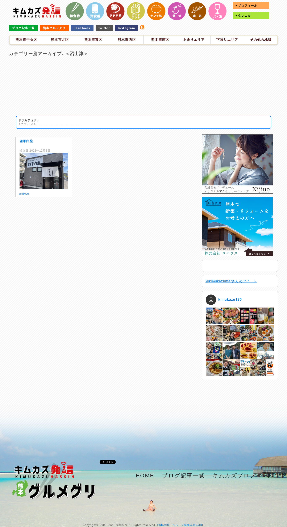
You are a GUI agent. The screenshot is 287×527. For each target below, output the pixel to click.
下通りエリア (227, 39)
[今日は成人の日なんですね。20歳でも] (265, 350)
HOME (145, 475)
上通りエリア (194, 39)
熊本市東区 (93, 39)
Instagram (126, 28)
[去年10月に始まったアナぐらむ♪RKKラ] (248, 367)
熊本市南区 (160, 39)
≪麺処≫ (24, 193)
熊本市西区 (127, 39)
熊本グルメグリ (54, 28)
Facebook (82, 28)
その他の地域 (261, 39)
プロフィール (247, 5)
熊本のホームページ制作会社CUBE (180, 525)
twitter (104, 28)
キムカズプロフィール (243, 475)
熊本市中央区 (26, 39)
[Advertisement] (143, 86)
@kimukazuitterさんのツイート (231, 281)
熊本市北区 (60, 39)
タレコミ (244, 15)
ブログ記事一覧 (23, 28)
